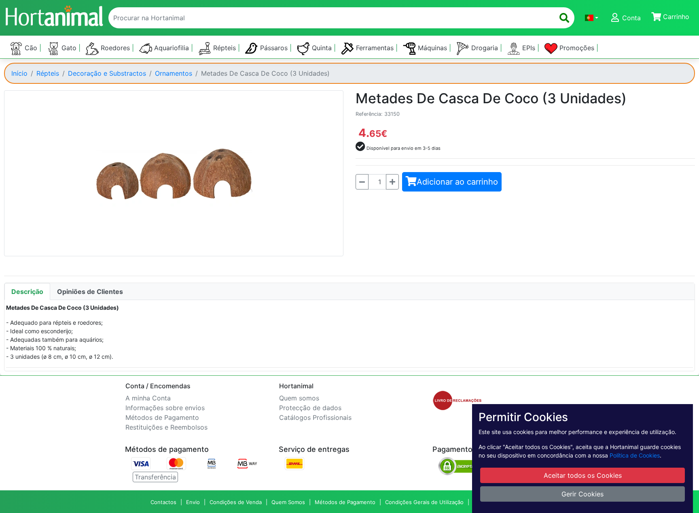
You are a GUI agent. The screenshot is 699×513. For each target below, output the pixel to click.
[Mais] (392, 181)
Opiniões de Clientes (90, 291)
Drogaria (484, 48)
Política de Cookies (635, 455)
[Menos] (362, 181)
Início (19, 73)
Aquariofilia (171, 48)
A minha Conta (148, 398)
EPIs (528, 48)
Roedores (115, 48)
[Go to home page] (53, 14)
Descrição (27, 291)
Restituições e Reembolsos (166, 427)
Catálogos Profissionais (315, 417)
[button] (591, 18)
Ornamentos (173, 73)
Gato (68, 48)
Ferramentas (375, 48)
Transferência (155, 477)
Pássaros (274, 48)
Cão (31, 48)
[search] (564, 18)
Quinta (322, 48)
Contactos (163, 502)
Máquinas (432, 48)
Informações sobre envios (165, 408)
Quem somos (299, 398)
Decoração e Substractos (107, 73)
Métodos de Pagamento (162, 417)
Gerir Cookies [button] (582, 494)
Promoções (576, 48)
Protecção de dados (310, 408)
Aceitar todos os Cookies (583, 475)
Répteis (224, 48)
